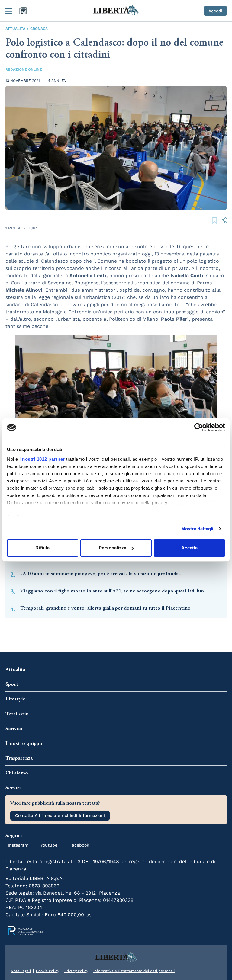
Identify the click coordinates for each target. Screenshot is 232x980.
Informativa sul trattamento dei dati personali (134, 971)
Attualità (15, 29)
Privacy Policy (76, 971)
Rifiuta (42, 547)
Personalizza (112, 547)
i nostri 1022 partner (42, 459)
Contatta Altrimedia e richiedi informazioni (60, 815)
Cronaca (39, 29)
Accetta (189, 547)
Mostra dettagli (197, 528)
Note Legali (21, 971)
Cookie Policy (47, 971)
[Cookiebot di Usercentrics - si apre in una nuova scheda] (198, 427)
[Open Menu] (8, 10)
